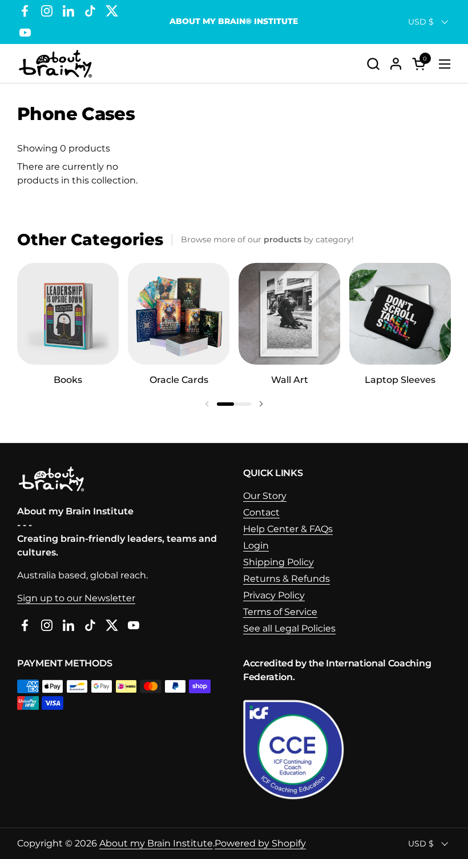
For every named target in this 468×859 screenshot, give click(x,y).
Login (256, 545)
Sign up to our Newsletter (76, 598)
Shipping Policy (278, 562)
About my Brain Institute (156, 843)
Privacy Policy (274, 595)
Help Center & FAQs (288, 529)
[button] (373, 64)
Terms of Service (280, 611)
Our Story (265, 495)
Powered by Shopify (260, 843)
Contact (261, 512)
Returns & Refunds (286, 578)
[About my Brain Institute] (55, 64)
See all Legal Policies (289, 628)
